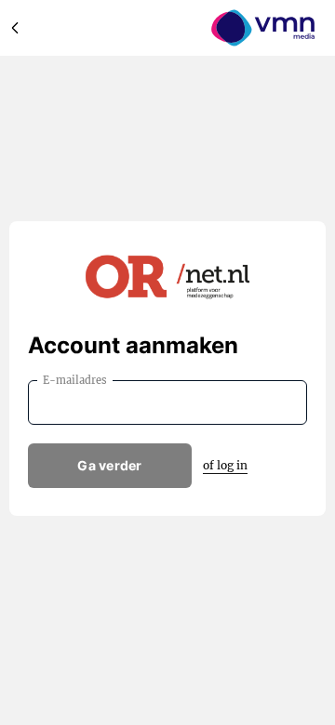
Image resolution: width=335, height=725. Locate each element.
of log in (225, 465)
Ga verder (109, 465)
